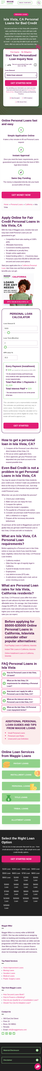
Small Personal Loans (16, 733)
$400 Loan (35, 869)
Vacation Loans (9, 973)
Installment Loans (21, 775)
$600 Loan (16, 873)
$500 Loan (6, 873)
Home (6, 204)
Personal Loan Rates (16, 736)
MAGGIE (10, 3)
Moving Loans (8, 970)
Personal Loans (17, 204)
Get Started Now (21, 859)
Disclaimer (7, 1060)
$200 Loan (16, 869)
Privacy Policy (31, 90)
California (29, 204)
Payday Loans (21, 763)
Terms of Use (10, 92)
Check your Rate (25, 2)
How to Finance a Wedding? (14, 997)
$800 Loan (35, 873)
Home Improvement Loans (13, 968)
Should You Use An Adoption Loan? (17, 1003)
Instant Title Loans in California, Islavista (20, 649)
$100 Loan (6, 869)
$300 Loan (26, 869)
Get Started (21, 425)
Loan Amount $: (9, 323)
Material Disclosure (11, 1050)
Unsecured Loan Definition (18, 739)
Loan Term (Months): (11, 338)
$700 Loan (26, 873)
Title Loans (21, 797)
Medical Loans (8, 976)
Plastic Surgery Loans (11, 979)
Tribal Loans (21, 809)
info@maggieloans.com (18, 1030)
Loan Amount (10, 70)
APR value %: (8, 352)
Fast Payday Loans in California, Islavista (20, 645)
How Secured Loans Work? (13, 994)
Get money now (21, 195)
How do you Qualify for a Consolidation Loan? (20, 1000)
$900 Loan (6, 877)
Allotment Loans (21, 820)
